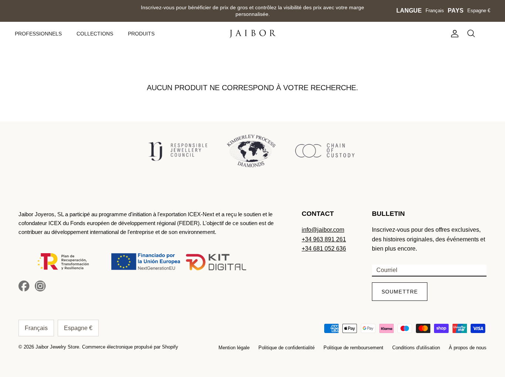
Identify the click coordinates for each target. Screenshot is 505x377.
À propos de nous (468, 347)
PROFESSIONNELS (38, 34)
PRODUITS (141, 34)
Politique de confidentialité (286, 347)
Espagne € (478, 10)
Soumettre (400, 292)
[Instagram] (40, 286)
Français (435, 10)
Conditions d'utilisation (416, 347)
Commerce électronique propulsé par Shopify (130, 347)
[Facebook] (24, 286)
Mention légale (234, 347)
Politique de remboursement (353, 347)
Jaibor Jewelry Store (57, 347)
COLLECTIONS (95, 34)
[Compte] (453, 33)
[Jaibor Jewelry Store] (253, 34)
